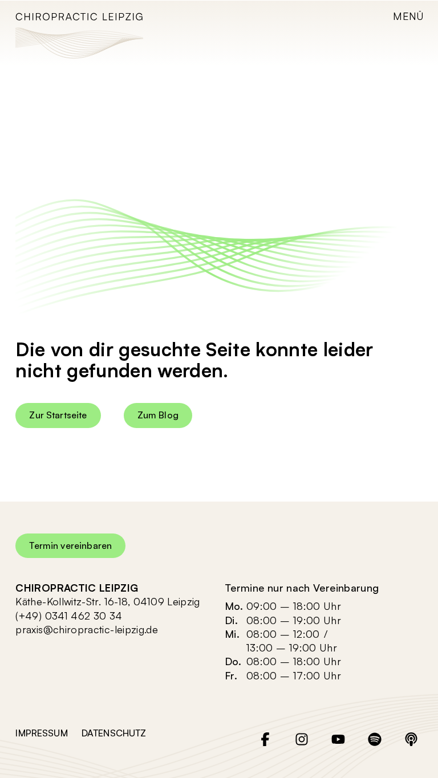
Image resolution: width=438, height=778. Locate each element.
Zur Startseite (58, 415)
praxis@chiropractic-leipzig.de (86, 629)
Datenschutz (114, 733)
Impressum (41, 733)
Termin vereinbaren (70, 545)
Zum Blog (158, 415)
